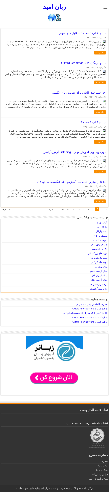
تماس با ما (103, 465)
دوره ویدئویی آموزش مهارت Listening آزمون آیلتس (74, 152)
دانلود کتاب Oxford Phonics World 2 (89, 322)
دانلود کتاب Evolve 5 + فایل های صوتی (82, 33)
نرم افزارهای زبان (98, 284)
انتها (51, 209)
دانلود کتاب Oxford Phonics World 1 (89, 308)
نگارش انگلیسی (99, 249)
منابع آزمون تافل (99, 275)
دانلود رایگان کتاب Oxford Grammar (83, 62)
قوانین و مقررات (100, 474)
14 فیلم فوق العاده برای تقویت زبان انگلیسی (78, 92)
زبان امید (54, 6)
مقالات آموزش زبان (98, 479)
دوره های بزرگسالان (97, 253)
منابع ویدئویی (101, 266)
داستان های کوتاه (99, 244)
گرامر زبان (102, 222)
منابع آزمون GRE (99, 280)
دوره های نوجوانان (98, 258)
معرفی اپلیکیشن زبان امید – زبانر (91, 304)
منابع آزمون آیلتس (98, 271)
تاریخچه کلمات (100, 240)
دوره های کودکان (99, 262)
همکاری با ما (102, 470)
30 (62, 209)
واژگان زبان (101, 227)
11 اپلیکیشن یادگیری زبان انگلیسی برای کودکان (85, 313)
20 (68, 209)
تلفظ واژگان (101, 231)
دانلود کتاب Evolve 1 (93, 122)
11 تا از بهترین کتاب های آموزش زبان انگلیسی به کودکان (71, 181)
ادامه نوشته (100, 53)
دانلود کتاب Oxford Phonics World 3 (89, 317)
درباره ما (104, 461)
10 (74, 209)
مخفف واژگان (100, 236)
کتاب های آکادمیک (98, 289)
